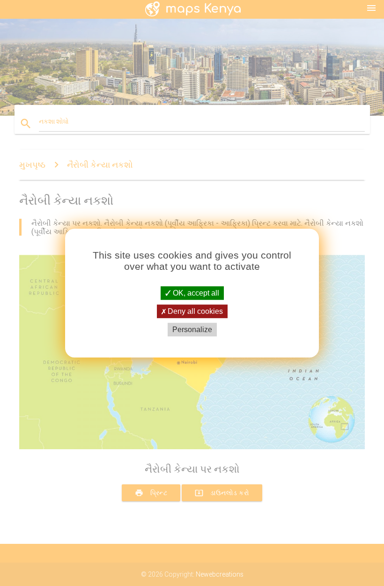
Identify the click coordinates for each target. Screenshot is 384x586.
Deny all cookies (194, 311)
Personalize (192, 330)
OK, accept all (195, 293)
